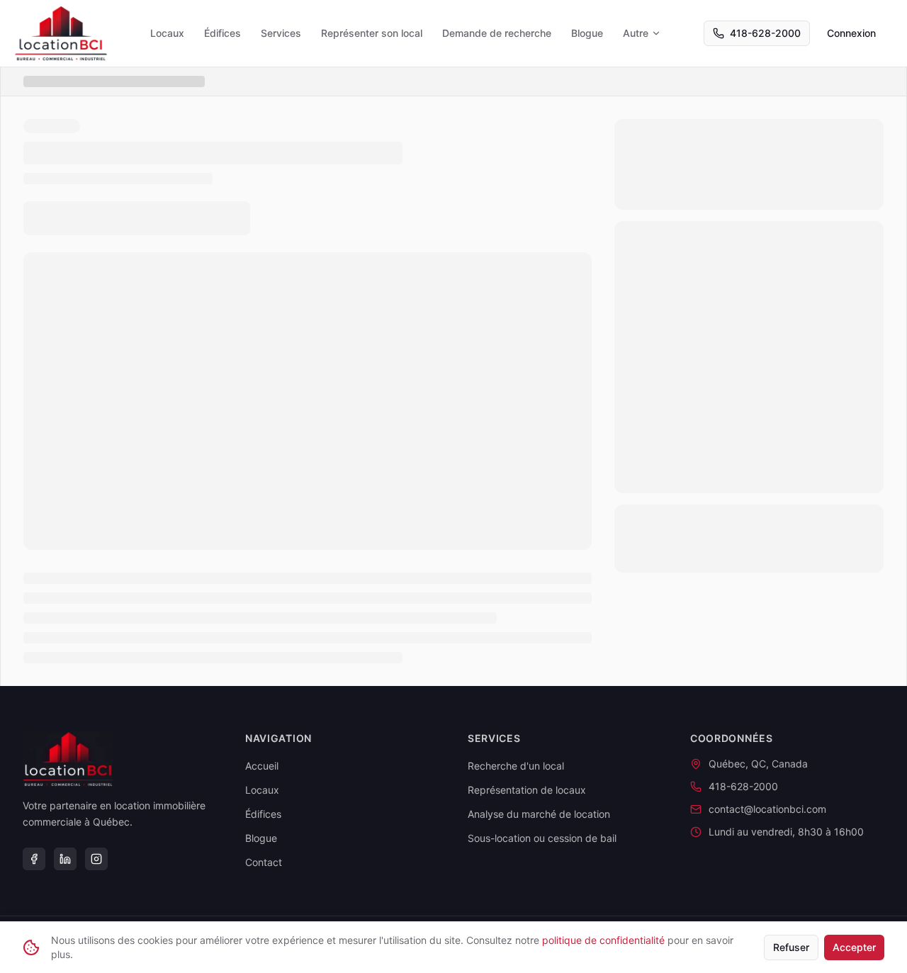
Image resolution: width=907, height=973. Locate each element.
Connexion (851, 33)
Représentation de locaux (527, 790)
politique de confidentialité (603, 940)
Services (281, 33)
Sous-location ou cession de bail (542, 838)
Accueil (261, 766)
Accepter (854, 947)
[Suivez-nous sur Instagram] (96, 859)
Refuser (791, 947)
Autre (635, 33)
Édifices (222, 33)
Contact (263, 862)
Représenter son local (371, 33)
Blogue (587, 33)
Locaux (167, 33)
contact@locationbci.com (767, 809)
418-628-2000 (765, 33)
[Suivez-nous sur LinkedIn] (65, 859)
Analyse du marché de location (539, 814)
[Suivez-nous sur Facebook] (34, 859)
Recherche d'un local (516, 766)
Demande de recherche (496, 33)
